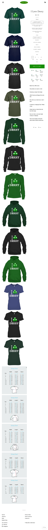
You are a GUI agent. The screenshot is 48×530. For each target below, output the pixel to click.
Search (3, 514)
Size (37, 54)
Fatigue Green (37, 42)
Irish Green (37, 47)
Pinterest (5, 524)
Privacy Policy (28, 514)
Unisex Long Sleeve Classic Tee (37, 25)
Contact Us (27, 518)
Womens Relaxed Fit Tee (37, 32)
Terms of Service (28, 516)
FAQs (3, 518)
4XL (41, 59)
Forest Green (37, 49)
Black (37, 40)
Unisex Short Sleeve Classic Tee (37, 22)
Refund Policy (4, 520)
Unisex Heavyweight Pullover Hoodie (37, 29)
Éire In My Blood (31, 522)
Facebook (5, 522)
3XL (37, 59)
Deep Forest (37, 37)
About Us (4, 516)
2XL (33, 59)
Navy (37, 44)
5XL (37, 61)
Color (37, 35)
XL (41, 57)
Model (37, 19)
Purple (37, 51)
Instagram (5, 526)
